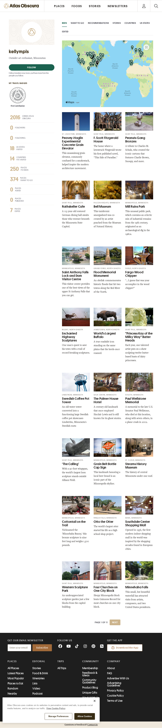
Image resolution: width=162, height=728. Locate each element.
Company (113, 661)
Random (13, 688)
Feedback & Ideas (90, 674)
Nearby (12, 693)
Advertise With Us (118, 678)
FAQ (109, 673)
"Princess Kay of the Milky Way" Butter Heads (139, 337)
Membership (90, 668)
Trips (60, 661)
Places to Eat (15, 683)
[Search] (156, 6)
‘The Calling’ (70, 464)
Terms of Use (114, 700)
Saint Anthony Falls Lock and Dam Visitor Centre (75, 276)
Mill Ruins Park (135, 206)
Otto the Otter (103, 521)
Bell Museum (102, 206)
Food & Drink (40, 673)
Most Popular (16, 678)
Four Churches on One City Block (106, 589)
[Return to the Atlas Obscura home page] (22, 6)
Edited (65, 31)
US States (145, 23)
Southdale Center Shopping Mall (137, 523)
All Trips (61, 668)
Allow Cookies (85, 716)
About (111, 668)
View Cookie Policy (55, 708)
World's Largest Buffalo (105, 335)
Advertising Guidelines (114, 684)
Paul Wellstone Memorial (135, 400)
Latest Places (16, 673)
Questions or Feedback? (81, 725)
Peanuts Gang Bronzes (135, 139)
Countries (130, 23)
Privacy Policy (115, 690)
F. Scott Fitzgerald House (106, 139)
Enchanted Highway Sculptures (69, 337)
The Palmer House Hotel (106, 400)
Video (36, 688)
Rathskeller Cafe (73, 206)
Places (12, 661)
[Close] (94, 700)
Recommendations (98, 23)
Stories (117, 23)
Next (115, 622)
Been (64, 23)
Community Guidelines (89, 681)
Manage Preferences (58, 716)
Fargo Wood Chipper (134, 274)
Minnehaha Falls (136, 587)
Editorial (38, 661)
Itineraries (38, 678)
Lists (34, 683)
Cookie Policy (115, 695)
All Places (13, 668)
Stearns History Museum (136, 465)
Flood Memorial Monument (105, 274)
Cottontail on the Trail (74, 523)
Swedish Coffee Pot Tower (75, 400)
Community (90, 661)
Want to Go (77, 23)
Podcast (37, 693)
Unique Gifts (89, 692)
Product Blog (90, 687)
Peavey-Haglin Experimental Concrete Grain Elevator (73, 143)
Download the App (127, 647)
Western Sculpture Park (75, 589)
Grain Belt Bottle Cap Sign (105, 465)
